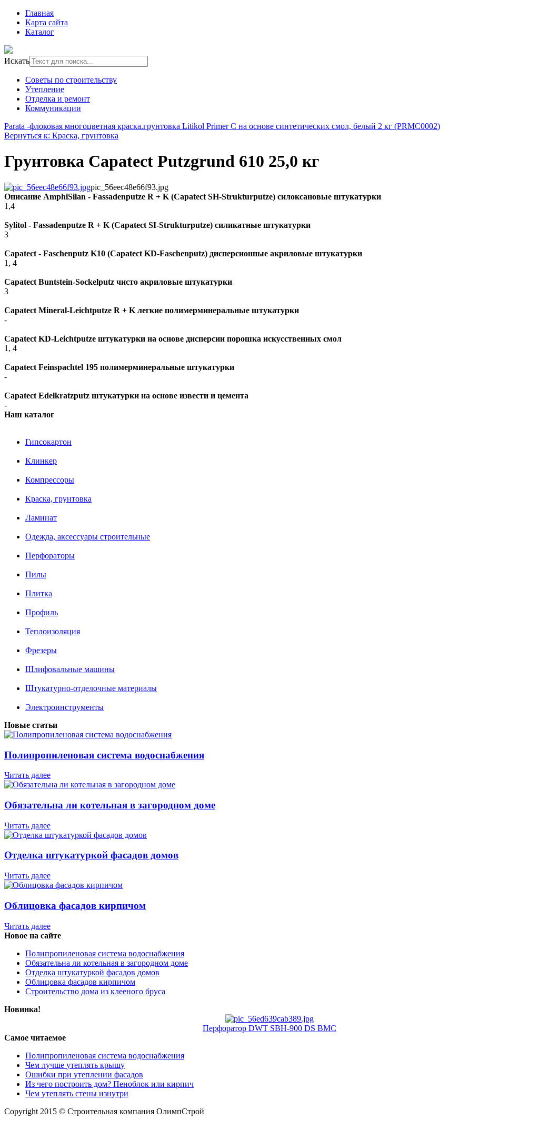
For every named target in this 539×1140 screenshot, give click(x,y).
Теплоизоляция (52, 631)
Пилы (35, 574)
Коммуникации (53, 108)
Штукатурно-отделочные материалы (91, 688)
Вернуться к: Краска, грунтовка (61, 135)
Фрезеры (41, 650)
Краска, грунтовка (58, 498)
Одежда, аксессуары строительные (87, 536)
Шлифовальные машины (70, 669)
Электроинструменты (64, 707)
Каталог (39, 31)
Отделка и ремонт (57, 98)
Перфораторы (50, 555)
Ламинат (41, 517)
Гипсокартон (48, 441)
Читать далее (27, 775)
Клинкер (41, 460)
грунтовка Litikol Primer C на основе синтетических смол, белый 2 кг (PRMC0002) (291, 126)
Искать (16, 60)
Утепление (44, 89)
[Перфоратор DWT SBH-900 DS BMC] (269, 1018)
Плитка (38, 593)
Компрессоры (49, 479)
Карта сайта (46, 22)
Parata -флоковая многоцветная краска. (73, 126)
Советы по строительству (71, 79)
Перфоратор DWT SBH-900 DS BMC (269, 1028)
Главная (39, 12)
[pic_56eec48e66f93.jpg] (47, 187)
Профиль (41, 612)
